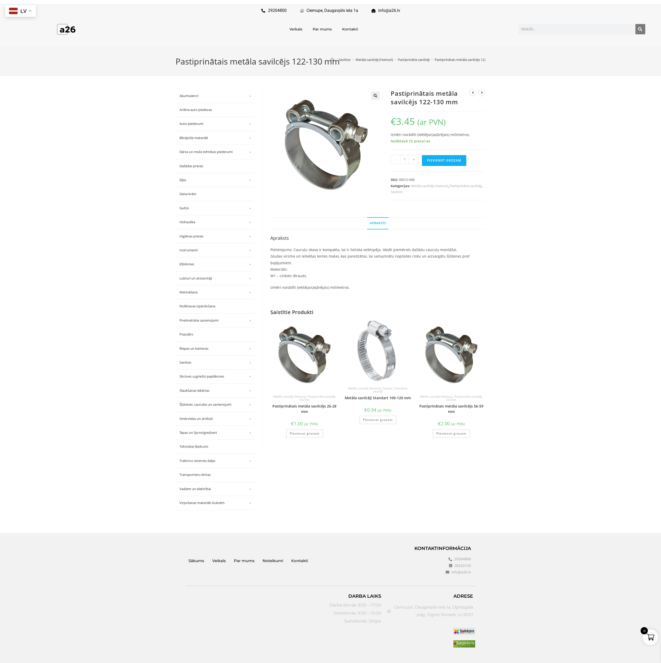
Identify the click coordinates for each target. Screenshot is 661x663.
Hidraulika (215, 222)
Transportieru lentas (195, 474)
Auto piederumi (215, 123)
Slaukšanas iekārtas (215, 390)
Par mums (322, 29)
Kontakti (350, 29)
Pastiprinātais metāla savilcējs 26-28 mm (304, 409)
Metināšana (215, 292)
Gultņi (215, 208)
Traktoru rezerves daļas (215, 460)
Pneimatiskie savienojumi (215, 320)
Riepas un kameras (215, 348)
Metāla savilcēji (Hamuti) (429, 185)
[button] (375, 96)
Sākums (196, 560)
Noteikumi (273, 560)
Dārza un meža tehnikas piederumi (215, 151)
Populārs (186, 334)
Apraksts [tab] (378, 223)
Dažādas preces (191, 166)
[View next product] (481, 92)
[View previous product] (472, 92)
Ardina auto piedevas (195, 109)
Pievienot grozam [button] (304, 433)
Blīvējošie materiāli (215, 137)
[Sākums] (332, 59)
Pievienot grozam (444, 160)
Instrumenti (215, 250)
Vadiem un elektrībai (215, 488)
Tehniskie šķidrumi (193, 446)
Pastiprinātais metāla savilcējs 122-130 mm (467, 59)
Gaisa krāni (187, 193)
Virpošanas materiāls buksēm (215, 502)
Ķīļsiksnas (215, 264)
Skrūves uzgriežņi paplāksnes (215, 376)
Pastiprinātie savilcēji (466, 185)
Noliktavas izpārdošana (197, 306)
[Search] (640, 29)
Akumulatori (215, 95)
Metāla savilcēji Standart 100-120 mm (378, 397)
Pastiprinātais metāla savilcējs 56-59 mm (451, 409)
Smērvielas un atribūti (215, 418)
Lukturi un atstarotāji (215, 278)
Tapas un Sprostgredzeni (215, 432)
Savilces (397, 191)
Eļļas (215, 180)
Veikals (295, 29)
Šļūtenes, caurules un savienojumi (215, 404)
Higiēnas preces (215, 236)
